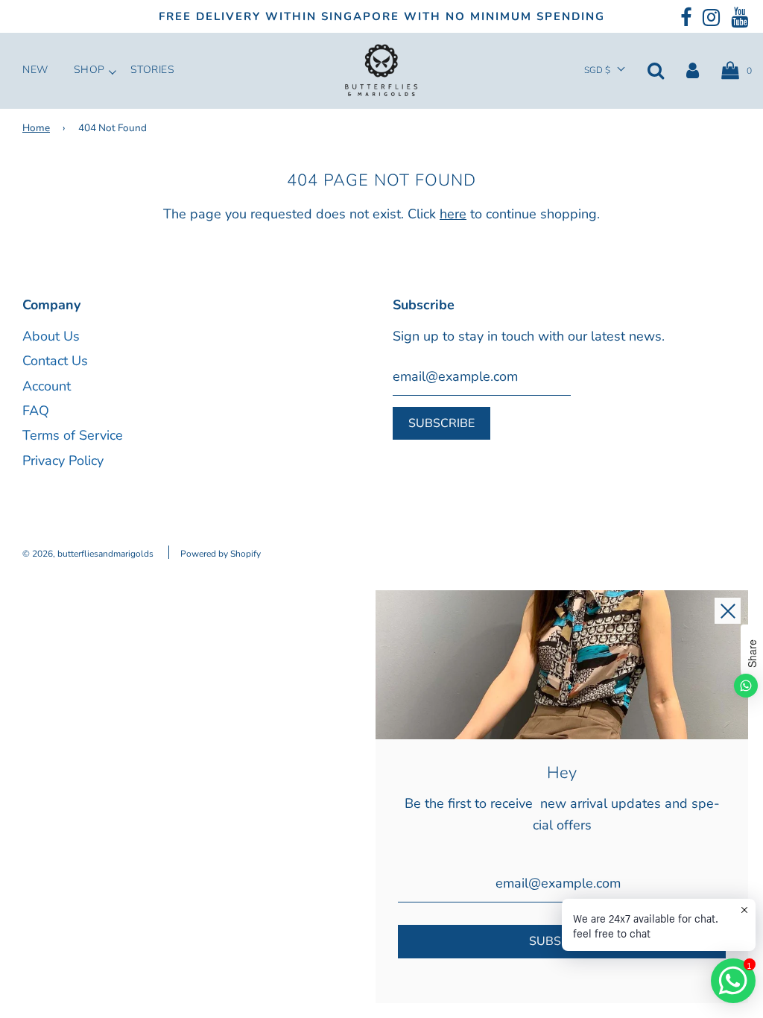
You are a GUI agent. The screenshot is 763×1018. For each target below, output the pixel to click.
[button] (604, 70)
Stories (152, 70)
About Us (51, 336)
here (453, 214)
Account (46, 386)
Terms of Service (72, 435)
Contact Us (55, 361)
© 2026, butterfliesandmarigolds (87, 554)
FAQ (35, 411)
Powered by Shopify (220, 554)
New (35, 70)
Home (36, 128)
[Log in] (692, 70)
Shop (89, 70)
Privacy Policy (63, 461)
